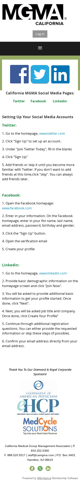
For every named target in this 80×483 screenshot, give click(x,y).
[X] (40, 468)
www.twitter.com (52, 133)
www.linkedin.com (53, 273)
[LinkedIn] (48, 468)
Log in (40, 34)
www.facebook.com (17, 208)
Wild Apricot (44, 478)
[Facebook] (32, 468)
